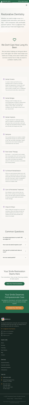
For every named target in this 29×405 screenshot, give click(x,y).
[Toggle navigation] (26, 5)
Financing (3, 347)
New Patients (4, 350)
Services (3, 345)
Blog (2, 352)
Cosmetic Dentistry (5, 365)
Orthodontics (4, 369)
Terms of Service (18, 398)
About (2, 342)
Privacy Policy (10, 398)
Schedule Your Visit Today (15, 308)
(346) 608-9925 (7, 377)
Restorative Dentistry (6, 367)
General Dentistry (5, 362)
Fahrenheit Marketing (14, 402)
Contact (3, 355)
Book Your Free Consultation (14, 283)
